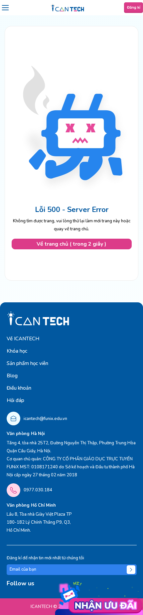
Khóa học (17, 351)
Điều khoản (19, 388)
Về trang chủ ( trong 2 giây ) (71, 244)
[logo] (67, 7)
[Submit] (131, 569)
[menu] (5, 7)
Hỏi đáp (15, 400)
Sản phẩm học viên (27, 363)
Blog (12, 375)
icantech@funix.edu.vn (45, 419)
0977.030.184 (38, 490)
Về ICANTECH (23, 338)
